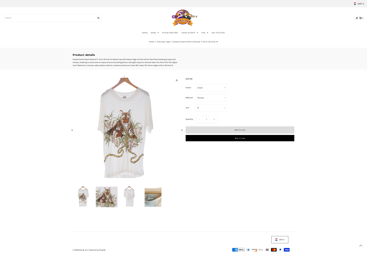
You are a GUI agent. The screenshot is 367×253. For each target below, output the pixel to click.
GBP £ (361, 3)
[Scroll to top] (361, 245)
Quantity (189, 119)
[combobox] (49, 18)
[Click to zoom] (176, 80)
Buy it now (240, 138)
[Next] (181, 130)
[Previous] (72, 130)
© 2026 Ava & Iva (80, 250)
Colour (188, 87)
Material (189, 98)
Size (187, 108)
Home (152, 42)
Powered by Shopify (97, 250)
